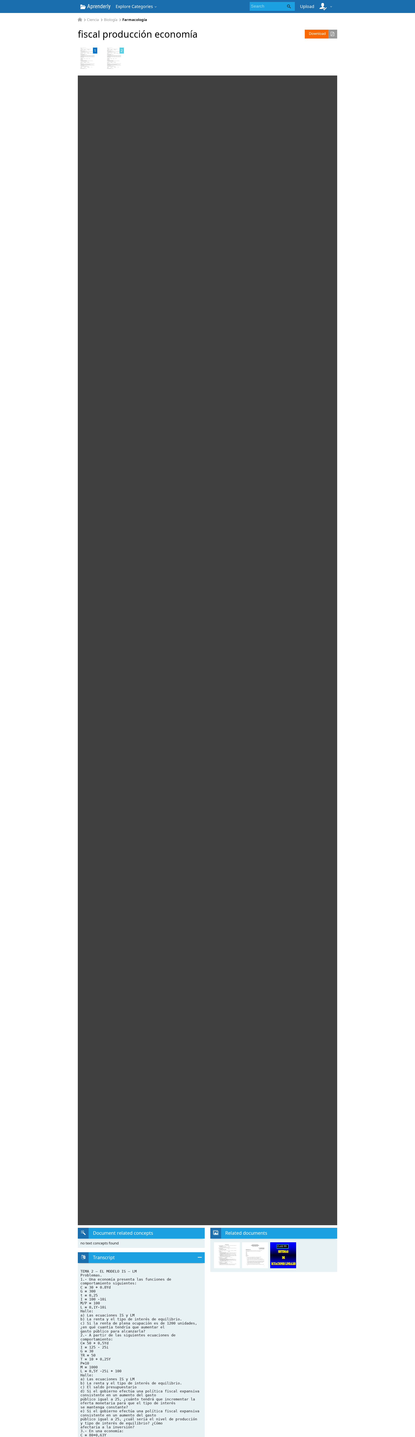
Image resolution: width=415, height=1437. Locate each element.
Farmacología (134, 20)
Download (317, 33)
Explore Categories (134, 6)
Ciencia (93, 20)
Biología (110, 20)
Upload (307, 6)
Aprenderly (98, 6)
